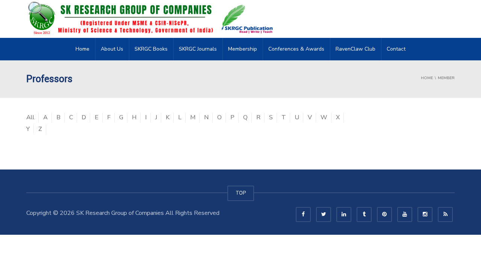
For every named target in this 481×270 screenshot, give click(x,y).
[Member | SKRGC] (152, 19)
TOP (241, 193)
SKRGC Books (151, 48)
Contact (396, 48)
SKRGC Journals (198, 48)
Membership (242, 48)
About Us (112, 48)
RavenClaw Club (355, 48)
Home (82, 48)
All (30, 117)
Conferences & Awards (296, 48)
